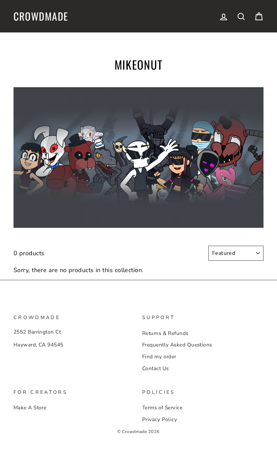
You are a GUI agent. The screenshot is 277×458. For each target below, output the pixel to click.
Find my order (159, 356)
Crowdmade (41, 16)
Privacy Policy (159, 419)
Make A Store (30, 407)
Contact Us (155, 368)
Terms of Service (162, 407)
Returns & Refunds (165, 333)
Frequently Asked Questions (177, 344)
